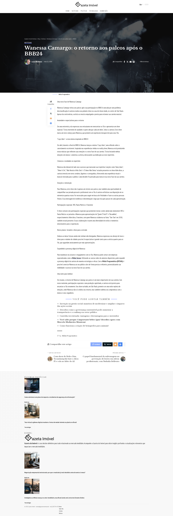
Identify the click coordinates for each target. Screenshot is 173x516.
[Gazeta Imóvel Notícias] (86, 5)
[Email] (130, 61)
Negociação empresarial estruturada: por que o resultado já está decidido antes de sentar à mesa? (54, 472)
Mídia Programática (69, 336)
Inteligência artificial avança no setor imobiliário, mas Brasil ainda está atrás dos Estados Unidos (54, 498)
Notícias (28, 43)
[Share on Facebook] (124, 61)
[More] (136, 61)
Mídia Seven (76, 258)
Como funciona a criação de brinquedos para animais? (84, 326)
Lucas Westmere (36, 62)
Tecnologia (27, 427)
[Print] (133, 61)
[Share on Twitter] (127, 61)
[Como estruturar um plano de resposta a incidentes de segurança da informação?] (31, 385)
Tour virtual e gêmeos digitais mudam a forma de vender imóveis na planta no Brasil (50, 422)
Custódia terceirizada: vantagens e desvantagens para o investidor (89, 316)
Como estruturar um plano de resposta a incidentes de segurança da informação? (49, 397)
